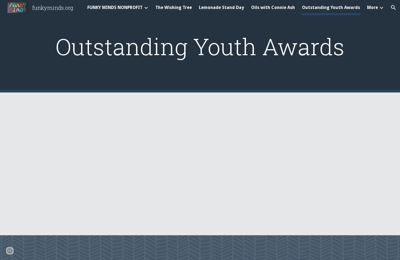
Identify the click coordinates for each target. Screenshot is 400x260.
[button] (393, 7)
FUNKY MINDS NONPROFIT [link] (115, 7)
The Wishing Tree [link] (173, 7)
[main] (200, 46)
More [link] (372, 7)
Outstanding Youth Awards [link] (331, 7)
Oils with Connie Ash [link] (273, 7)
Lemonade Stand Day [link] (221, 7)
